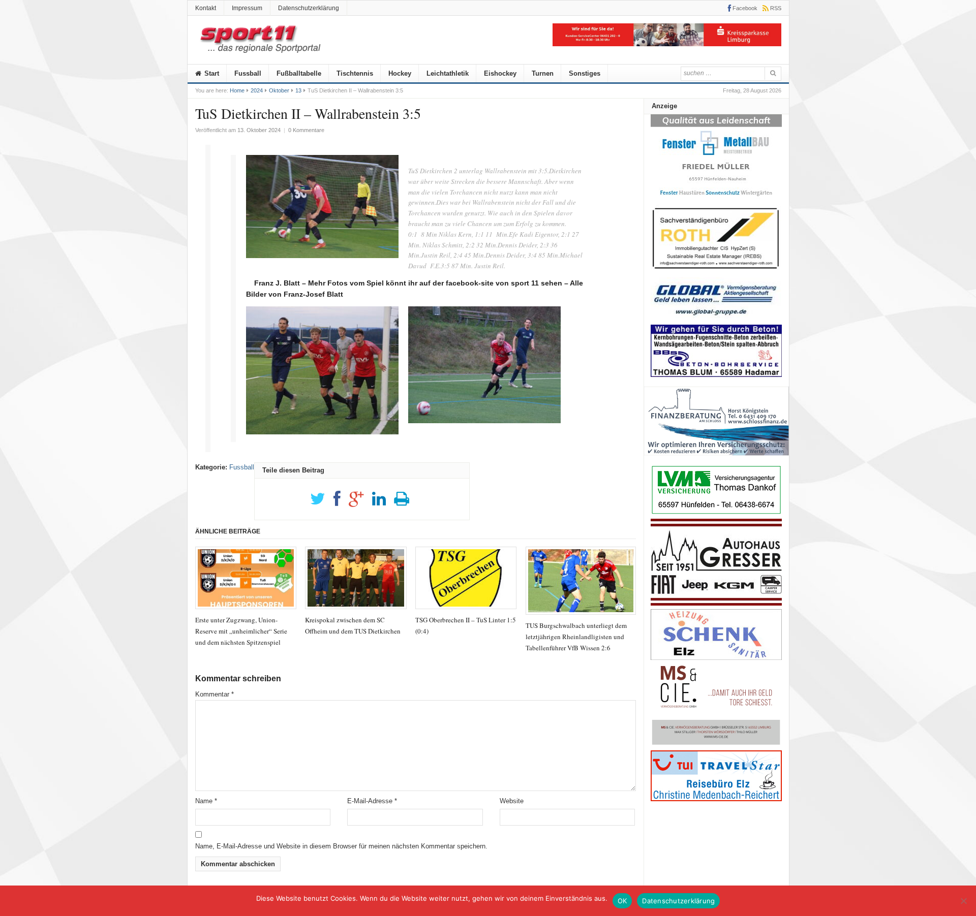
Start (210, 73)
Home (237, 90)
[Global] (716, 319)
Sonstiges (584, 73)
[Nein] (963, 901)
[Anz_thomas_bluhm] (716, 374)
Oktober (279, 90)
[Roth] (716, 271)
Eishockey (500, 73)
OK (622, 901)
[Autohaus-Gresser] (716, 603)
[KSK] (667, 44)
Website (512, 801)
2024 (257, 90)
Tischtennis (355, 73)
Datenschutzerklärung (308, 8)
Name (206, 801)
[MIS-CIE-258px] (716, 744)
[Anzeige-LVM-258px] (716, 513)
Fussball (247, 73)
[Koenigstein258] (716, 459)
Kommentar (214, 694)
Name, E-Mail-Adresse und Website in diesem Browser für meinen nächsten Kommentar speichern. (341, 846)
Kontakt (205, 8)
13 (298, 90)
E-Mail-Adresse (372, 801)
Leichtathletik (447, 73)
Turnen (543, 73)
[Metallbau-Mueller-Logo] (716, 199)
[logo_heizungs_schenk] (716, 657)
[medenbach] (716, 799)
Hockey (399, 73)
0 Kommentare (306, 130)
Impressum (247, 8)
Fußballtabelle (299, 73)
